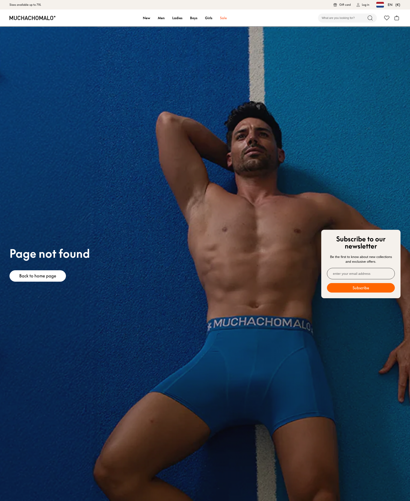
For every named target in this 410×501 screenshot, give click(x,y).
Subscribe (361, 287)
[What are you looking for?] (370, 18)
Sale (223, 18)
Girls (208, 18)
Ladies (177, 18)
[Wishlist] (387, 18)
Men (161, 18)
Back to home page (37, 276)
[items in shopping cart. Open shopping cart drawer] (397, 18)
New (146, 18)
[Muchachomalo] (32, 18)
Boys (193, 18)
